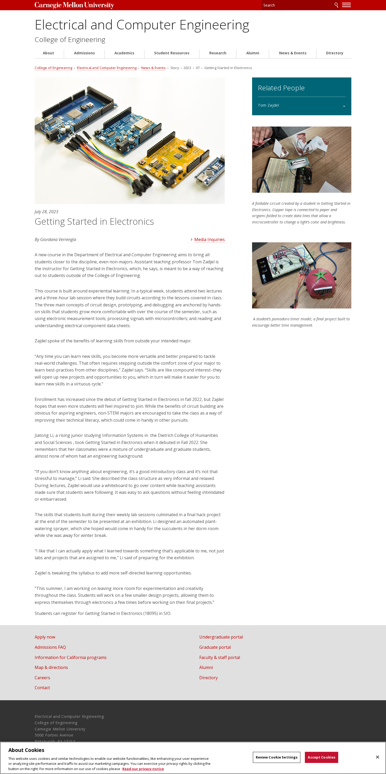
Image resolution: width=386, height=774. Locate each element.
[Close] (377, 757)
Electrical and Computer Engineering (142, 24)
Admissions (84, 53)
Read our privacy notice (143, 768)
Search (336, 5)
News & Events (292, 53)
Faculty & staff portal (219, 657)
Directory (334, 53)
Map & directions (51, 667)
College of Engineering (70, 39)
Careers (42, 678)
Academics (124, 53)
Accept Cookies (321, 757)
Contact (42, 688)
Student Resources (171, 53)
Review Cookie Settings (277, 757)
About (48, 53)
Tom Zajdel (268, 105)
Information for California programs (71, 657)
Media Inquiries (209, 239)
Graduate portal (215, 647)
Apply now (45, 637)
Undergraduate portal (221, 637)
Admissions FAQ (50, 647)
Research (217, 53)
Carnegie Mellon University (74, 6)
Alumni (252, 53)
